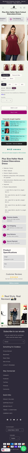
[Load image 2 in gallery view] (14, 67)
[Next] (25, 312)
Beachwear (6, 354)
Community (6, 389)
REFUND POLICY (7, 406)
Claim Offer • (14, 143)
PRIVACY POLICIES (8, 399)
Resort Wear (6, 358)
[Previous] (3, 312)
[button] (3, 7)
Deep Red (5, 75)
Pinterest (5, 385)
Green (4, 78)
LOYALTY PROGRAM (9, 365)
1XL (4, 84)
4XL (22, 84)
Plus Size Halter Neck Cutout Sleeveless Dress (18, 122)
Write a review (14, 283)
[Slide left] (1, 67)
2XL (10, 84)
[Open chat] (23, 448)
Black (11, 78)
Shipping (3, 90)
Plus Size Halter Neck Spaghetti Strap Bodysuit (18, 136)
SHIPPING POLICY (8, 402)
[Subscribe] (23, 342)
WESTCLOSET (16, 449)
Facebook (6, 378)
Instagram (6, 375)
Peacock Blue (16, 75)
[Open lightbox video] (14, 314)
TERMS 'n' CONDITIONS (10, 409)
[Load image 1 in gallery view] (7, 67)
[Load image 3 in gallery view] (21, 67)
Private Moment (7, 351)
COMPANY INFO (7, 413)
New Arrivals (6, 361)
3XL (17, 85)
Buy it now (14, 112)
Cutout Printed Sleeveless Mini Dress (18, 129)
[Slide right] (26, 67)
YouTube (5, 382)
